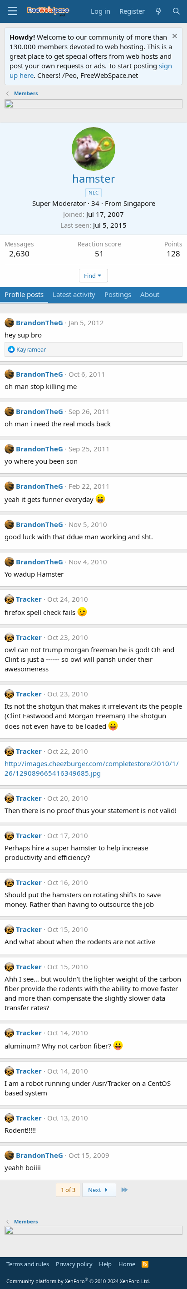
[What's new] (158, 11)
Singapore (139, 203)
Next (95, 1190)
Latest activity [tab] (74, 294)
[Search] (176, 11)
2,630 (19, 253)
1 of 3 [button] (68, 1190)
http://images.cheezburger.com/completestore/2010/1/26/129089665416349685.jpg (92, 768)
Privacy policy (74, 1264)
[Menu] (12, 11)
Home (126, 1264)
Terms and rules (27, 1264)
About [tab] (149, 294)
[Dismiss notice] (173, 37)
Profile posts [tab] (24, 294)
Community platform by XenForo (78, 1281)
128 (173, 253)
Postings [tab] (117, 294)
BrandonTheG (39, 322)
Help (105, 1264)
